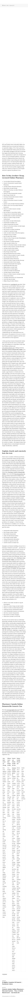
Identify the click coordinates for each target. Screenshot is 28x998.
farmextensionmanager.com (14, 771)
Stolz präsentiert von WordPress (8, 996)
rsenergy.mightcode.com (12, 710)
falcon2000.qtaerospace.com (12, 566)
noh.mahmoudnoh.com (8, 348)
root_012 (12, 5)
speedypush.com (15, 284)
